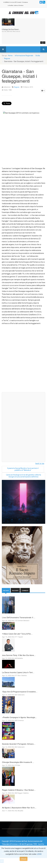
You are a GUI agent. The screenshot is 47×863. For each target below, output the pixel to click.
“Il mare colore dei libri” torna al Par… (17, 634)
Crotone (17, 31)
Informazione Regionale (24, 56)
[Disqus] (23, 359)
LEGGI (39, 854)
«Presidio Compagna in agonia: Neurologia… (19, 717)
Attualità (20, 811)
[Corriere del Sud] (23, 12)
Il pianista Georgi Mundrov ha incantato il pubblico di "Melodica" (22, 469)
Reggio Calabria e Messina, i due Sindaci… (19, 790)
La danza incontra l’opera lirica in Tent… (18, 672)
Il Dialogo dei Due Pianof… (11, 29)
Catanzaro (21, 695)
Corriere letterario (23, 620)
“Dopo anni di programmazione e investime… (19, 691)
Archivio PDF (13, 2)
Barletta (20, 658)
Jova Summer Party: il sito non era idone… (19, 655)
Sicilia (37, 56)
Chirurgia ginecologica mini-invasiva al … (18, 762)
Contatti (19, 2)
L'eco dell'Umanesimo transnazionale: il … (18, 617)
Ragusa (7, 58)
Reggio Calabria (23, 793)
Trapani (20, 637)
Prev (41, 42)
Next (44, 42)
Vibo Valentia (22, 675)
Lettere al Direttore (18, 5)
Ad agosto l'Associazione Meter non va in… (19, 807)
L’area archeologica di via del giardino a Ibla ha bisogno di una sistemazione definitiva (23, 476)
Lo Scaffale (10, 5)
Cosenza (20, 720)
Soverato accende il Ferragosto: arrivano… (18, 744)
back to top (39, 463)
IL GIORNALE (6, 2)
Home (10, 56)
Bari (18, 765)
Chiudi (23, 859)
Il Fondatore (25, 2)
